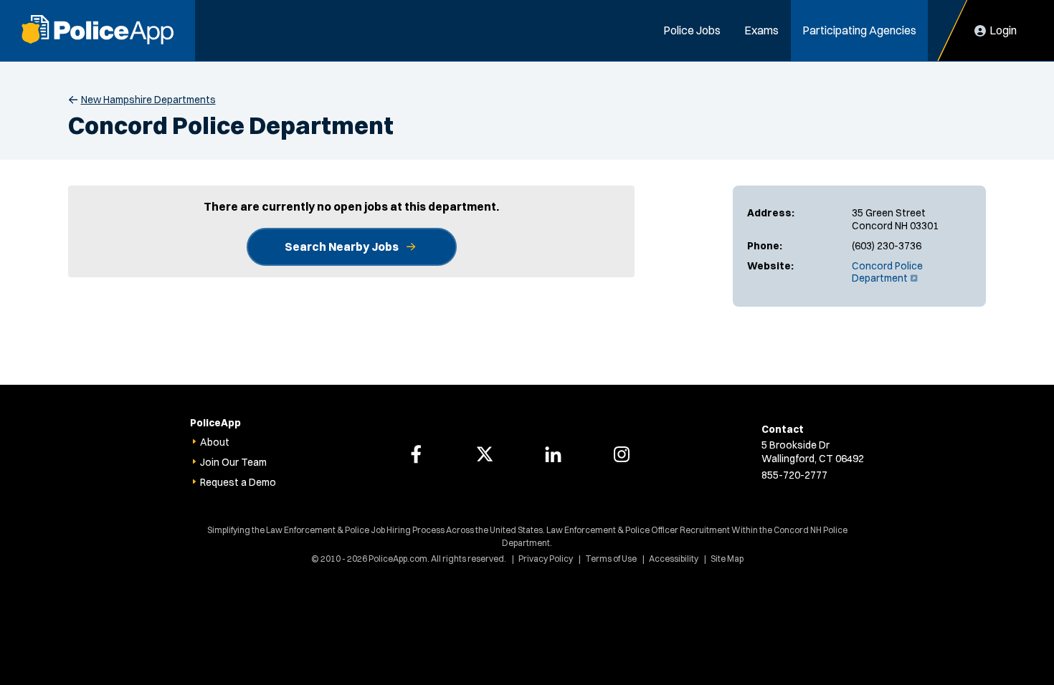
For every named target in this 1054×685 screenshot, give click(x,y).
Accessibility (673, 558)
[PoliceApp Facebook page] (416, 454)
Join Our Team (233, 462)
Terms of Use (611, 558)
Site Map (727, 558)
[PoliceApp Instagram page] (622, 454)
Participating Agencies (859, 30)
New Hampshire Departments (148, 99)
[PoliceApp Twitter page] (485, 454)
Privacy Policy (545, 558)
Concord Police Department (887, 272)
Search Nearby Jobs (342, 246)
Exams (761, 30)
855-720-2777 (794, 475)
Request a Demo (238, 482)
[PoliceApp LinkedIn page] (553, 454)
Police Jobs (692, 30)
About (214, 442)
